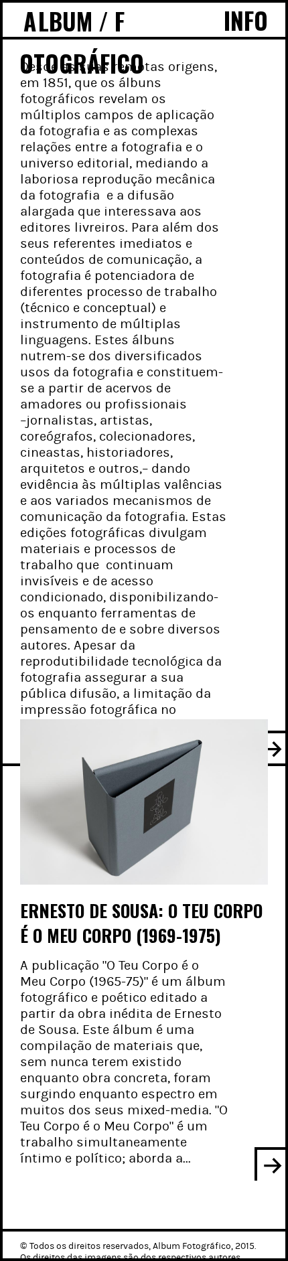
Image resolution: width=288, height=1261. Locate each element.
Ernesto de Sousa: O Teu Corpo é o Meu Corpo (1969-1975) (141, 923)
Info (246, 20)
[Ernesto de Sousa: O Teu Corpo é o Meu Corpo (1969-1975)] (144, 802)
